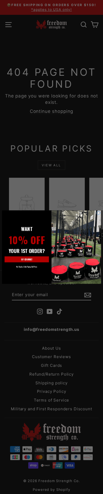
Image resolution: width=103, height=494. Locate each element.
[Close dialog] (98, 213)
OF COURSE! (26, 259)
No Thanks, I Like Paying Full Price (26, 266)
